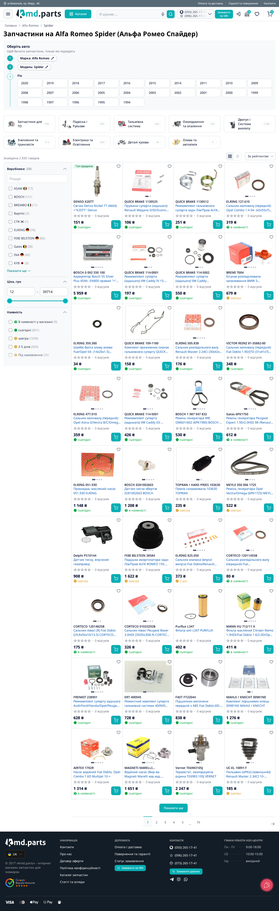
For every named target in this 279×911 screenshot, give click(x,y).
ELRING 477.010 (85, 414)
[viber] (179, 879)
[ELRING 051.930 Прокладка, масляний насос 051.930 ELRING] (97, 464)
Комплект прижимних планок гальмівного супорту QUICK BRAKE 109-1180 (146, 349)
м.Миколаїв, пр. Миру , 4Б (23, 3)
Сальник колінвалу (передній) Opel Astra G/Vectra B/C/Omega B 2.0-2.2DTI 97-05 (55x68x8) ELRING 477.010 (96, 420)
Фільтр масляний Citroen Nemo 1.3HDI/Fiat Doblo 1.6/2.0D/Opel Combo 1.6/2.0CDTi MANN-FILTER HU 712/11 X (249, 632)
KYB (21, 263)
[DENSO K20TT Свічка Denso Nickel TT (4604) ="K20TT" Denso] (97, 181)
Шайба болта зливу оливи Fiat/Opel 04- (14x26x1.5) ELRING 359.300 (92, 349)
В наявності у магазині (37, 322)
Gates (23, 246)
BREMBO (25, 205)
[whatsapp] (186, 879)
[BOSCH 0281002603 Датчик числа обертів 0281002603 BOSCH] (148, 464)
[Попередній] (128, 181)
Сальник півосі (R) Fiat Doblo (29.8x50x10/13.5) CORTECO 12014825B (94, 632)
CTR (21, 222)
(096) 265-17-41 (186, 855)
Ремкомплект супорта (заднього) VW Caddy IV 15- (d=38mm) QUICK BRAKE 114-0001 (145, 278)
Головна (11, 25)
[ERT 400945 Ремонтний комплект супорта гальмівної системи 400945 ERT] (148, 676)
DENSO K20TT (83, 202)
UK (15, 854)
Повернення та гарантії (132, 854)
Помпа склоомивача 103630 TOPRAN (196, 491)
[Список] (237, 156)
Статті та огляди (72, 882)
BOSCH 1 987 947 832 (191, 414)
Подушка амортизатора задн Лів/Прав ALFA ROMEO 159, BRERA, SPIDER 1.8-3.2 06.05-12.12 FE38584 (146, 562)
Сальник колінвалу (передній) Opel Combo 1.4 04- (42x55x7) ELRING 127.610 (248, 208)
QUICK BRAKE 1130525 (141, 202)
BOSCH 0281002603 (138, 485)
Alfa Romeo (30, 25)
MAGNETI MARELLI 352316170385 (138, 768)
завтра (28, 338)
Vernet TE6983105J (189, 768)
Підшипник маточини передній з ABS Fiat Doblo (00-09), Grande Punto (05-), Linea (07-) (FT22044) (197, 703)
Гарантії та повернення (243, 3)
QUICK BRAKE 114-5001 (141, 414)
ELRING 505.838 (187, 343)
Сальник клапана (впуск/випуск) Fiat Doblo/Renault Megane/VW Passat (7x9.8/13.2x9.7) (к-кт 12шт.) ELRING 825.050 (195, 562)
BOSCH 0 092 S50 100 (89, 273)
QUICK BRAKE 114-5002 (192, 273)
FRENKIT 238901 (85, 697)
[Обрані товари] (258, 14)
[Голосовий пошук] (162, 14)
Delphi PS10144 (84, 556)
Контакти (270, 3)
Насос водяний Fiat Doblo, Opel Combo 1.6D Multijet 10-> (96, 774)
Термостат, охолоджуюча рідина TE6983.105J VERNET (195, 774)
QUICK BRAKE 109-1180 (141, 343)
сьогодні (28, 330)
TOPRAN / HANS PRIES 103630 (197, 485)
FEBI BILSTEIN (29, 238)
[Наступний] (167, 181)
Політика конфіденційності (80, 868)
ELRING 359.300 (85, 343)
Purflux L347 (184, 626)
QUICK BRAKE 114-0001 (141, 273)
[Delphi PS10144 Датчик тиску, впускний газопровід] (97, 535)
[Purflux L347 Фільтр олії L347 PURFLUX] (199, 606)
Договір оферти (71, 861)
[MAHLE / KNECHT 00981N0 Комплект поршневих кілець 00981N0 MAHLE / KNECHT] (250, 676)
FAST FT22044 (185, 697)
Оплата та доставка (210, 3)
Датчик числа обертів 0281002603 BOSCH (140, 491)
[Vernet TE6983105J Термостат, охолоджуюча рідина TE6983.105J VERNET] (199, 747)
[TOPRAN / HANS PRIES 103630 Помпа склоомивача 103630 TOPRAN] (199, 464)
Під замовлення (33, 355)
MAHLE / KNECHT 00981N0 (246, 697)
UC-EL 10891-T (236, 768)
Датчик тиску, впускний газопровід (91, 562)
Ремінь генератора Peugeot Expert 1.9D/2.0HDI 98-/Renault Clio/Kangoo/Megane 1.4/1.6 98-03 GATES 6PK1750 (249, 420)
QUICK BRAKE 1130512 (192, 202)
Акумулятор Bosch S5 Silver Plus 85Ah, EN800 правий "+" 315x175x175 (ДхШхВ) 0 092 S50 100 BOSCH (96, 278)
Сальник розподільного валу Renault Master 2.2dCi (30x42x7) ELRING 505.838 (198, 349)
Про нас (66, 854)
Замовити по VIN (132, 868)
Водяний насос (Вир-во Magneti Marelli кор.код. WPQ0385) (142, 774)
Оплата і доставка (128, 847)
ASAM (23, 188)
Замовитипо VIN (224, 14)
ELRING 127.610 (238, 202)
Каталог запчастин (74, 875)
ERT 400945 (132, 697)
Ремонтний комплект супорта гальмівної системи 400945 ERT (146, 703)
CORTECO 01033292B (139, 626)
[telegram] (172, 879)
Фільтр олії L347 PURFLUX (194, 630)
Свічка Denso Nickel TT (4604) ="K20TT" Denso (95, 208)
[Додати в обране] (118, 166)
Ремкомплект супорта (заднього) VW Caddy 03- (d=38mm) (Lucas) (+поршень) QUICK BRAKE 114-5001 (146, 420)
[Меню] (8, 14)
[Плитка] (229, 156)
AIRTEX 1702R (83, 768)
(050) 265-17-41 (186, 847)
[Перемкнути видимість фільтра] (65, 169)
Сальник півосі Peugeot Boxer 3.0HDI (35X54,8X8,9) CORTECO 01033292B (146, 632)
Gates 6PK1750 (237, 414)
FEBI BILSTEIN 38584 (139, 556)
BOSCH (23, 197)
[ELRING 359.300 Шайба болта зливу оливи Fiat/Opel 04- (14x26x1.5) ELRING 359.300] (97, 323)
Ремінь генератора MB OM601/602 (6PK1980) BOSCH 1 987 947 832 (198, 420)
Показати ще (173, 808)
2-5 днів (28, 347)
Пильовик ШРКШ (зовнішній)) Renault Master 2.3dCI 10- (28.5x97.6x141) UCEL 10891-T (248, 774)
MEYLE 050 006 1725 (241, 485)
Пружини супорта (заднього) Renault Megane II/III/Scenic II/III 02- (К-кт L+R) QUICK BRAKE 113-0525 (145, 208)
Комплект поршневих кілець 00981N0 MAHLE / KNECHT (247, 703)
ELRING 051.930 (85, 485)
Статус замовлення (129, 861)
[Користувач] (238, 14)
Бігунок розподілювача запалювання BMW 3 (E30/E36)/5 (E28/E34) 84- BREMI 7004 (249, 278)
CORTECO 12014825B (88, 626)
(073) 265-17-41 (186, 863)
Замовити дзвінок (188, 871)
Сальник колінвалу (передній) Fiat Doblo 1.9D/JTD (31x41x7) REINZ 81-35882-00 (248, 349)
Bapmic (21, 213)
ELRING (24, 230)
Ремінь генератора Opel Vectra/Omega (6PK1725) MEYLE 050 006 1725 (249, 491)
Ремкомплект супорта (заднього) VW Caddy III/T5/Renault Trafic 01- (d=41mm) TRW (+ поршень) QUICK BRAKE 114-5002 (195, 278)
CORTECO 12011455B (241, 556)
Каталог (81, 14)
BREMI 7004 (235, 273)
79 (198, 822)
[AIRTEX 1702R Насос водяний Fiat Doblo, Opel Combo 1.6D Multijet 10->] (97, 747)
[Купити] (116, 224)
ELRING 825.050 (187, 556)
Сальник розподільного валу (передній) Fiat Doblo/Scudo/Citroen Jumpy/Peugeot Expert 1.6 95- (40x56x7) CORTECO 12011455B (249, 562)
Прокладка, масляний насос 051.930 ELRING (94, 491)
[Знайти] (171, 14)
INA (22, 255)
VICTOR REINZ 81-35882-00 (245, 343)
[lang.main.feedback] (267, 885)
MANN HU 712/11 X (240, 626)
